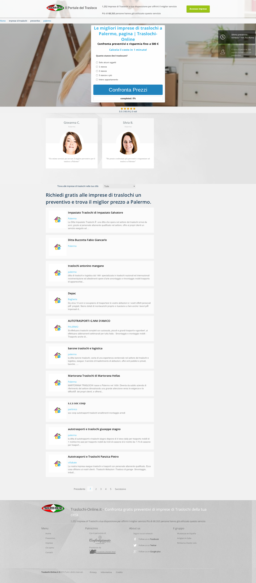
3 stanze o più (105, 75)
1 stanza (103, 67)
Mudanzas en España (186, 533)
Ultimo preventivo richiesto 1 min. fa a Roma (242, 36)
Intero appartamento (108, 79)
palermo (47, 20)
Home (3, 20)
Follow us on (149, 539)
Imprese (49, 543)
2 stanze (103, 71)
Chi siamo (49, 547)
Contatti (49, 552)
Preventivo (50, 538)
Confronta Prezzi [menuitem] (128, 90)
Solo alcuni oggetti (107, 62)
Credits (119, 572)
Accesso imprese (198, 8)
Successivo (120, 488)
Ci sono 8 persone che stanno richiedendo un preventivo (241, 52)
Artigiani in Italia (184, 538)
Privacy (93, 572)
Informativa (106, 572)
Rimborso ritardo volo (187, 543)
